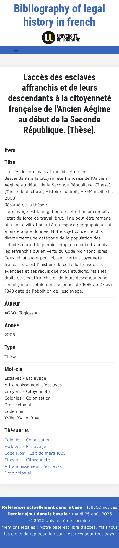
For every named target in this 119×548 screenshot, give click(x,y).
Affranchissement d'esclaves (33, 466)
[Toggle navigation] (16, 50)
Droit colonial (17, 472)
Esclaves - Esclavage (25, 446)
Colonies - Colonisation (27, 439)
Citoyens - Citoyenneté (27, 459)
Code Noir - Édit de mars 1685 (35, 452)
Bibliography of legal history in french (59, 15)
